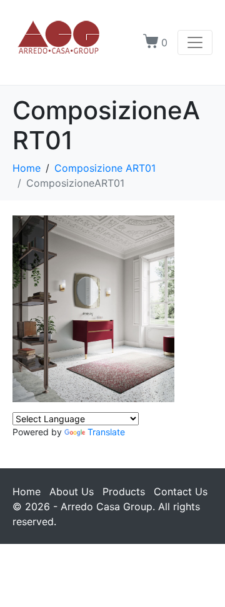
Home (26, 491)
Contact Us (181, 491)
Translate (106, 432)
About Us (71, 491)
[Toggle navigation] (195, 42)
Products (123, 491)
